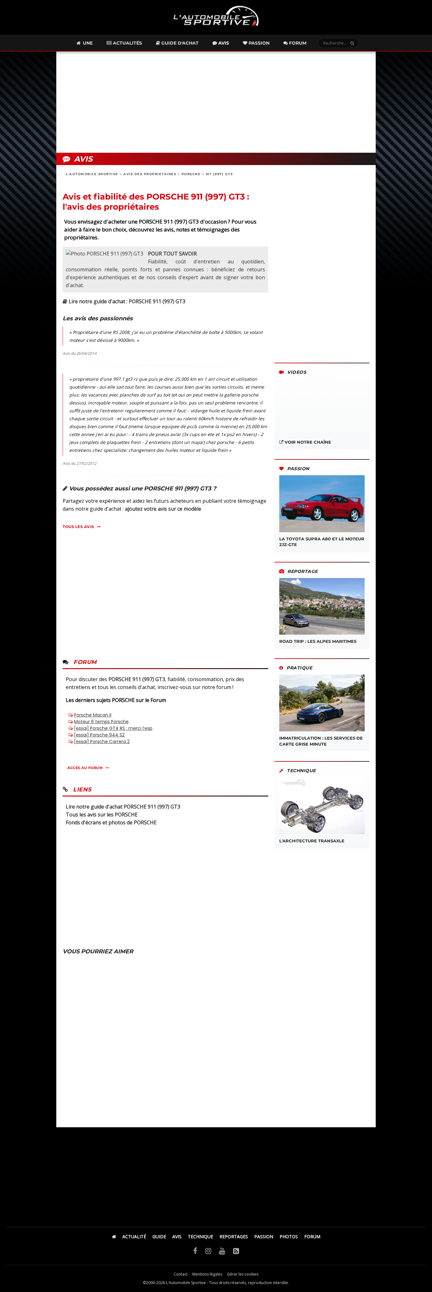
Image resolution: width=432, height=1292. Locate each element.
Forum (297, 43)
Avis (223, 43)
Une (87, 43)
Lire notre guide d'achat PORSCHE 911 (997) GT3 (123, 806)
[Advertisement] (216, 102)
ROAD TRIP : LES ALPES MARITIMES (317, 641)
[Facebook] (195, 1250)
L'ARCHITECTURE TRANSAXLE (311, 840)
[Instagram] (208, 1250)
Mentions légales (207, 1274)
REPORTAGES (233, 1237)
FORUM (312, 1237)
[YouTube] (222, 1250)
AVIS (177, 1237)
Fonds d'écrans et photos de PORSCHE (111, 822)
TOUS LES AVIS (78, 526)
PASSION (263, 1237)
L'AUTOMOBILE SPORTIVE (92, 174)
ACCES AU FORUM (85, 768)
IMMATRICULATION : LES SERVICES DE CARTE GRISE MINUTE (321, 740)
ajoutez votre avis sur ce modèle (163, 508)
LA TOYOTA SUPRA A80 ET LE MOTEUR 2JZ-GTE (321, 541)
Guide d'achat (179, 43)
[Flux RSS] (236, 1250)
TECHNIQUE (200, 1237)
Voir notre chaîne (307, 442)
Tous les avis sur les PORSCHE (102, 814)
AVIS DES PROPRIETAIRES (149, 174)
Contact (181, 1274)
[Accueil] (114, 1237)
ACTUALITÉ (134, 1237)
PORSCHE (191, 174)
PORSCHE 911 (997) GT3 (136, 679)
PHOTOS (289, 1237)
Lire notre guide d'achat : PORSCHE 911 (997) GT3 (126, 301)
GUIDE (159, 1237)
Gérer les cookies (242, 1274)
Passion (258, 43)
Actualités (127, 43)
